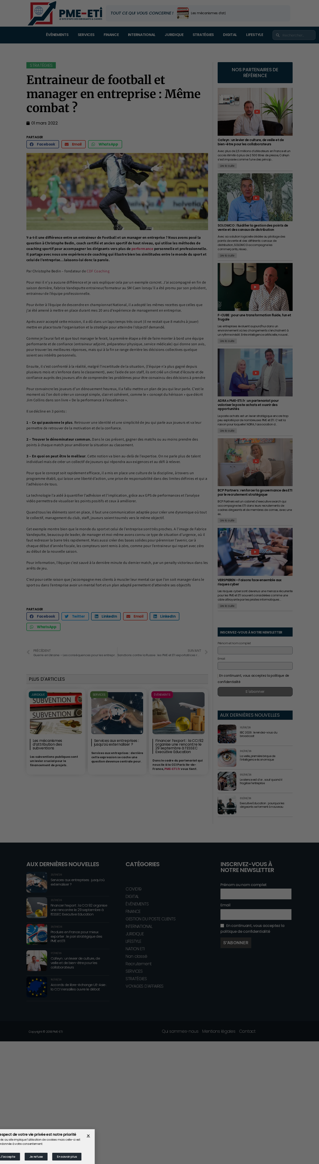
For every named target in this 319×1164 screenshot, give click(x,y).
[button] (98, 1135)
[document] (159, 582)
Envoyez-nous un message (35, 601)
